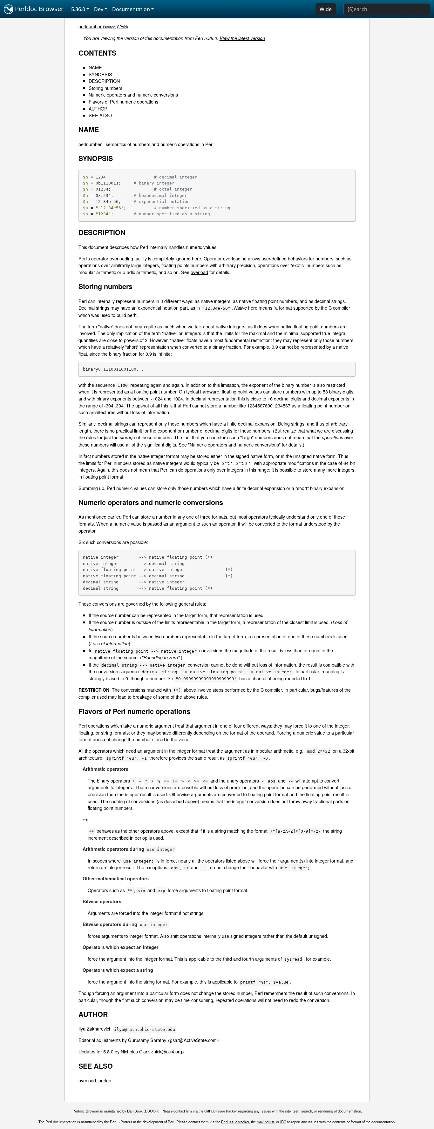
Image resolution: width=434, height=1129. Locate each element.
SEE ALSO (100, 115)
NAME (95, 67)
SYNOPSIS (100, 74)
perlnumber (90, 26)
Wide (326, 9)
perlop (141, 837)
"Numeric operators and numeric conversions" (234, 444)
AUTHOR (98, 108)
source (109, 26)
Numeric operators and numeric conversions (133, 94)
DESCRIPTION (104, 80)
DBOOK (151, 1110)
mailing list (265, 1121)
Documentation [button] (131, 9)
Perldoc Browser (38, 8)
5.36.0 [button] (78, 9)
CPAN (122, 26)
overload (199, 272)
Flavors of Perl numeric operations (123, 101)
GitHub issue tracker (220, 1110)
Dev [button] (98, 9)
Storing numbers (105, 87)
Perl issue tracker (235, 1121)
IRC (283, 1121)
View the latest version (242, 38)
